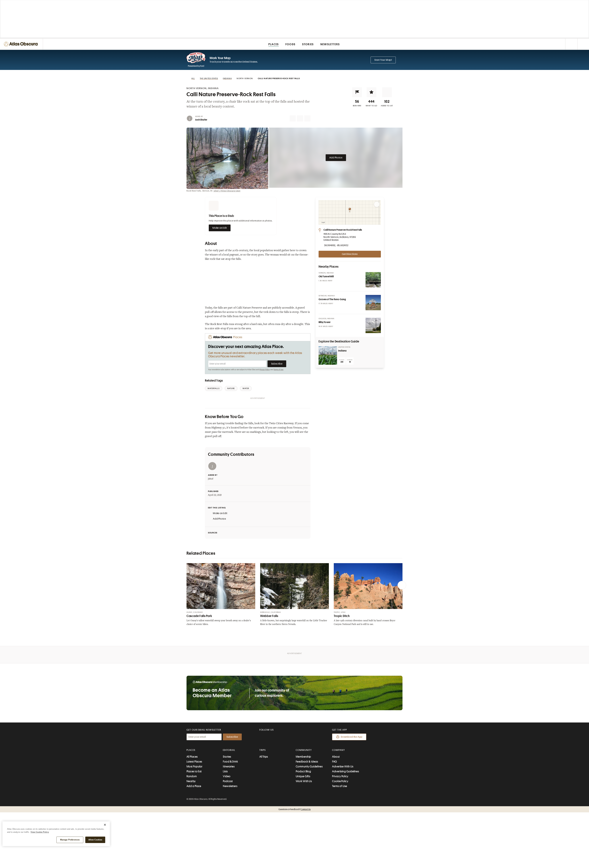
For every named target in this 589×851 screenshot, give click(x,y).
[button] (357, 92)
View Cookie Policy (40, 832)
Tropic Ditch (342, 616)
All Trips (263, 756)
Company (338, 750)
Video (226, 776)
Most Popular (194, 766)
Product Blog (303, 771)
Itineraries (229, 766)
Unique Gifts (303, 776)
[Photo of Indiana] (328, 355)
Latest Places (194, 761)
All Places (192, 756)
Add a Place (194, 786)
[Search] (583, 44)
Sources (212, 533)
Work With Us (304, 781)
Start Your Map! (383, 60)
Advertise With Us (342, 766)
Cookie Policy (340, 781)
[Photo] (373, 279)
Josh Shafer (201, 120)
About (336, 756)
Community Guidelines (309, 766)
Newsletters (230, 786)
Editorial (229, 750)
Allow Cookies (95, 840)
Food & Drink (230, 761)
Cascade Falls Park (199, 616)
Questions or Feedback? (294, 809)
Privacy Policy (265, 370)
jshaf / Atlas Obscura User (227, 191)
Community (304, 750)
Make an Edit (219, 228)
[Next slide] (402, 585)
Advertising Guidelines (345, 771)
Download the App (351, 737)
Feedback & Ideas (307, 761)
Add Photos (335, 157)
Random (192, 776)
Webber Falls (269, 616)
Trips (262, 750)
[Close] (105, 824)
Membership (303, 756)
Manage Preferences (70, 840)
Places (191, 750)
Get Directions (350, 254)
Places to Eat (194, 771)
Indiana (342, 351)
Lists (225, 771)
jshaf (210, 479)
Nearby (191, 781)
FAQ (334, 761)
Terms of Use (278, 370)
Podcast (228, 781)
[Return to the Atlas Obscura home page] (21, 44)
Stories (227, 756)
